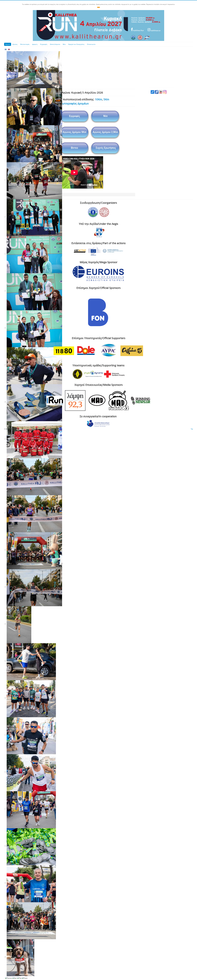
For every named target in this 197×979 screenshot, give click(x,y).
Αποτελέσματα (55, 44)
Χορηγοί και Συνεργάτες (76, 44)
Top (192, 429)
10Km (98, 99)
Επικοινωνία (91, 44)
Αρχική (7, 44)
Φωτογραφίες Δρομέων (74, 103)
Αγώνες (15, 44)
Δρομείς (35, 44)
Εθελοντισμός (24, 44)
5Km (106, 99)
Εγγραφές (43, 44)
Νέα (64, 44)
